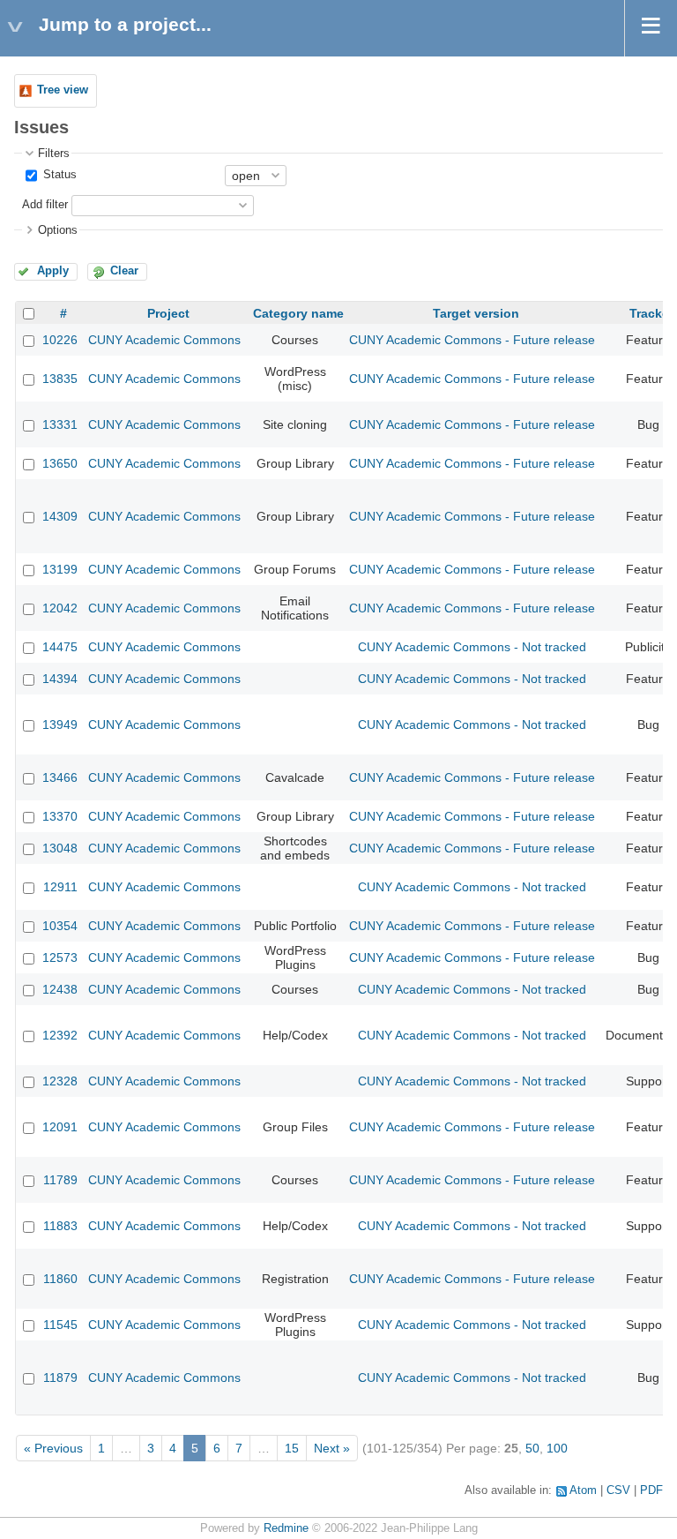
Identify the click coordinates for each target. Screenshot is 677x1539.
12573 (60, 957)
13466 (60, 777)
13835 (60, 379)
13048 (60, 848)
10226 (60, 340)
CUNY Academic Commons (164, 340)
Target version (476, 313)
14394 (60, 679)
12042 (60, 608)
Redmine (286, 1528)
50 (532, 1448)
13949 (60, 724)
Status (58, 175)
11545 (60, 1325)
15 (292, 1448)
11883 (60, 1226)
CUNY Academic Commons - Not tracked (472, 647)
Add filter (45, 205)
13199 (60, 569)
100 (557, 1448)
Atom (583, 1490)
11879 (60, 1377)
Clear (124, 271)
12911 (60, 887)
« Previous (53, 1448)
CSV (618, 1490)
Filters (54, 153)
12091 (60, 1127)
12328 (60, 1081)
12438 (60, 989)
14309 (60, 516)
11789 (60, 1180)
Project (168, 313)
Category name (298, 313)
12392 (60, 1035)
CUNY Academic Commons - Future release (472, 340)
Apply (53, 271)
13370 (60, 816)
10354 (60, 926)
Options (58, 230)
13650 (60, 463)
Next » (332, 1448)
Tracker (651, 313)
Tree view (62, 90)
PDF (651, 1490)
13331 (60, 424)
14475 (60, 647)
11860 (60, 1279)
